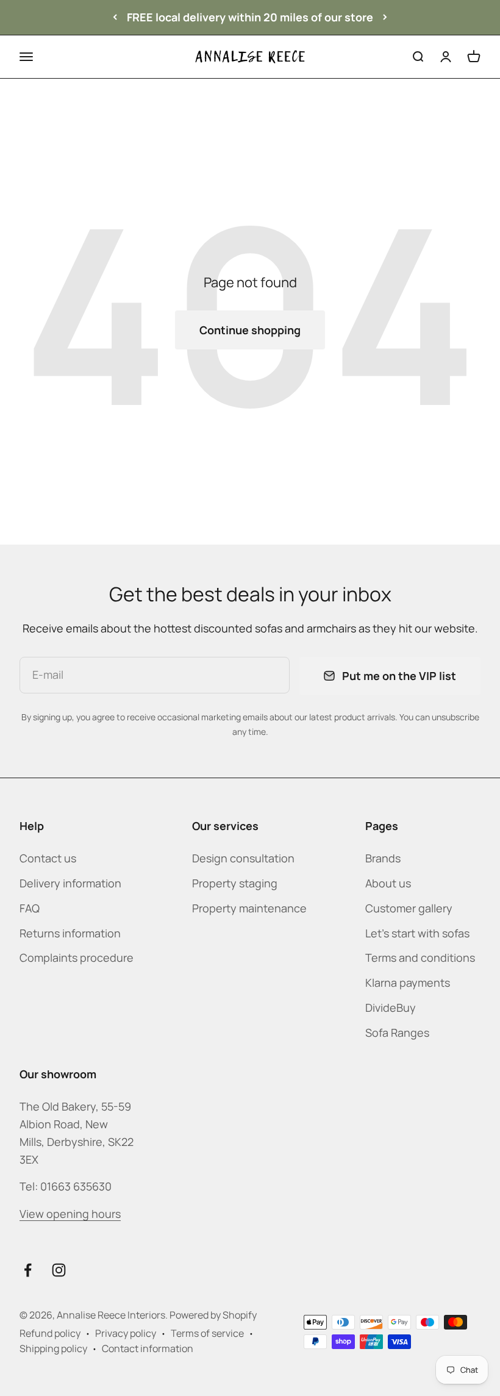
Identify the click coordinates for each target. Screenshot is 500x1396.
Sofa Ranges (397, 1032)
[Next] (385, 17)
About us (388, 883)
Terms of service (207, 1333)
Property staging (234, 883)
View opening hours (70, 1213)
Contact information (147, 1348)
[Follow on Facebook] (28, 1270)
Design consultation (243, 858)
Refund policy (50, 1333)
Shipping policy (53, 1348)
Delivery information (70, 883)
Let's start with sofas (417, 933)
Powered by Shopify (213, 1315)
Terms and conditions (420, 957)
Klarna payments (407, 982)
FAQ (30, 908)
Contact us (48, 858)
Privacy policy (125, 1333)
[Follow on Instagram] (59, 1270)
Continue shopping (250, 330)
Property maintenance (249, 908)
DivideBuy (390, 1007)
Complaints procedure (77, 957)
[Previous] (115, 17)
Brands (383, 858)
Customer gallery (408, 908)
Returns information (70, 933)
